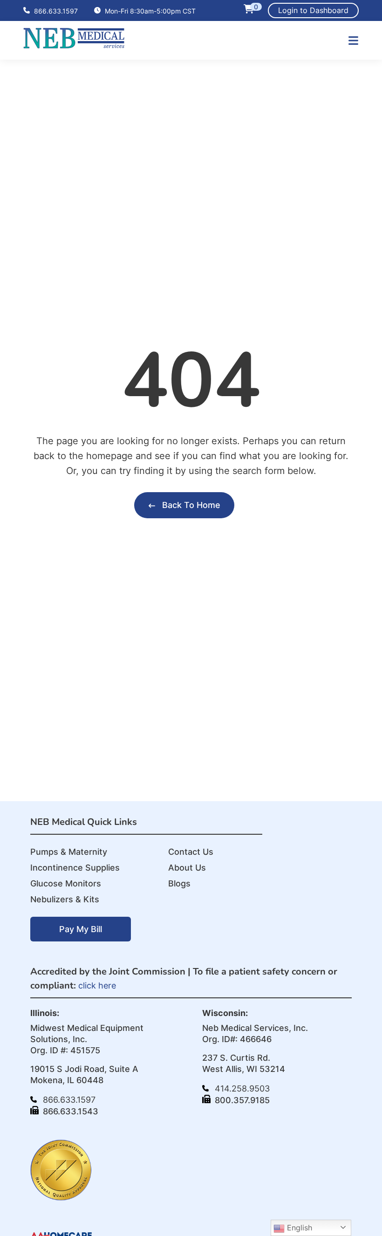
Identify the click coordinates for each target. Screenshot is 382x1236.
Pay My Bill (80, 929)
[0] (249, 10)
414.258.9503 (241, 1088)
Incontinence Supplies (75, 867)
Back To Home (190, 505)
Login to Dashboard (313, 10)
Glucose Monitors (65, 883)
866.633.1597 (55, 10)
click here (97, 985)
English (298, 1227)
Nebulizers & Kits (64, 899)
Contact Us (190, 852)
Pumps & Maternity (68, 852)
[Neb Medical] (73, 45)
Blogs (179, 883)
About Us (187, 867)
